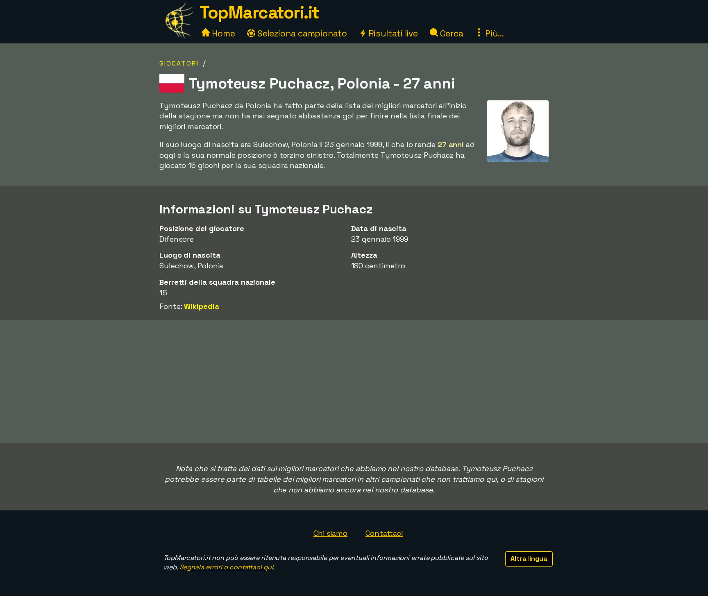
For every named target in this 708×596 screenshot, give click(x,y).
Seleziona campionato (301, 33)
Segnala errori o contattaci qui (226, 567)
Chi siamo (330, 533)
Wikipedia (201, 306)
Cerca (450, 33)
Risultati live (392, 33)
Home (222, 33)
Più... (493, 33)
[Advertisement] (354, 381)
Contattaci (384, 533)
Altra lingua (529, 558)
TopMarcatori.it (259, 12)
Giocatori (179, 63)
